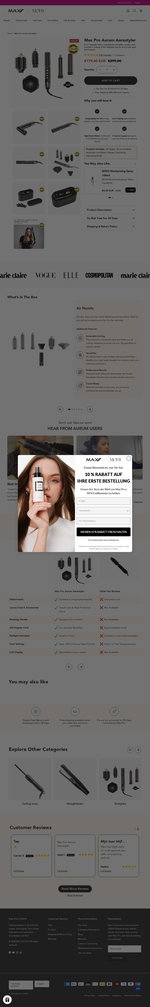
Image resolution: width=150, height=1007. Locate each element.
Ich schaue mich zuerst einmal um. (103, 540)
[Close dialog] (129, 458)
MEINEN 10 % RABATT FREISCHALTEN (104, 532)
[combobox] (102, 510)
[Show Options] (127, 510)
